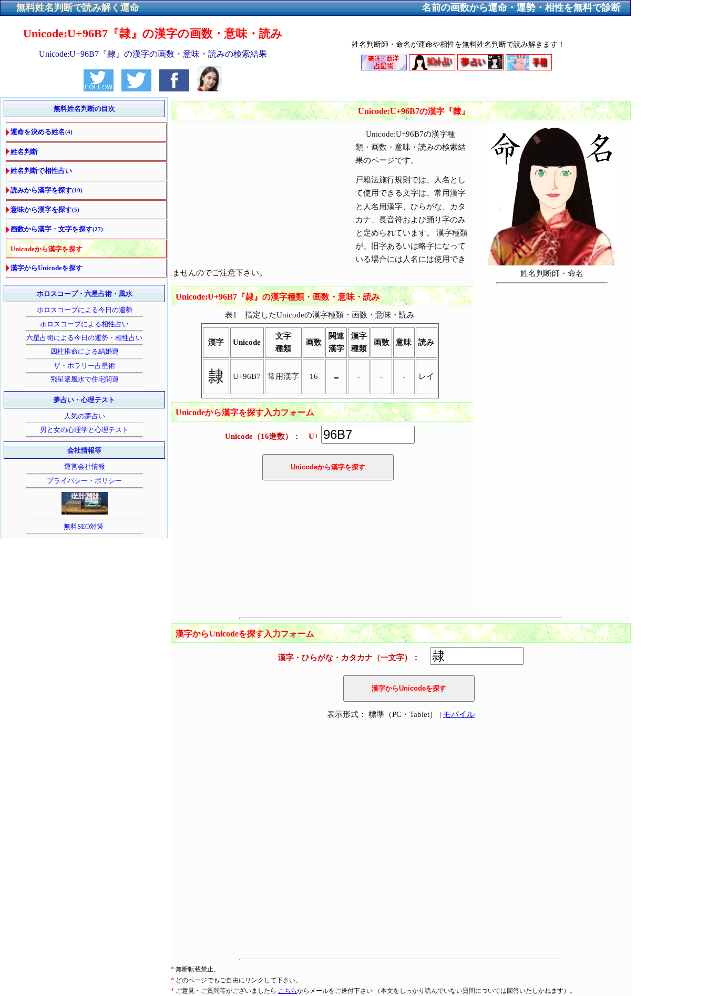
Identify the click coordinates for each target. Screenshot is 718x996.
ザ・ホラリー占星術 (84, 365)
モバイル (459, 714)
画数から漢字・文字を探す (57, 229)
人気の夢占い (84, 416)
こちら (287, 990)
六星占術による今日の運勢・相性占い (84, 338)
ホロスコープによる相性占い (84, 324)
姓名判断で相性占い (41, 170)
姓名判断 (24, 152)
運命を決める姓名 (42, 132)
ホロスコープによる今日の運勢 (84, 310)
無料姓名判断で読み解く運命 (77, 7)
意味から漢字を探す (45, 209)
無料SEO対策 (84, 526)
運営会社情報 (84, 466)
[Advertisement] (259, 174)
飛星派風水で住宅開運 (84, 379)
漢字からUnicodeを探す (47, 268)
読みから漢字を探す (47, 190)
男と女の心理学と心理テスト (84, 430)
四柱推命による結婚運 (84, 351)
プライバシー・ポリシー (84, 481)
